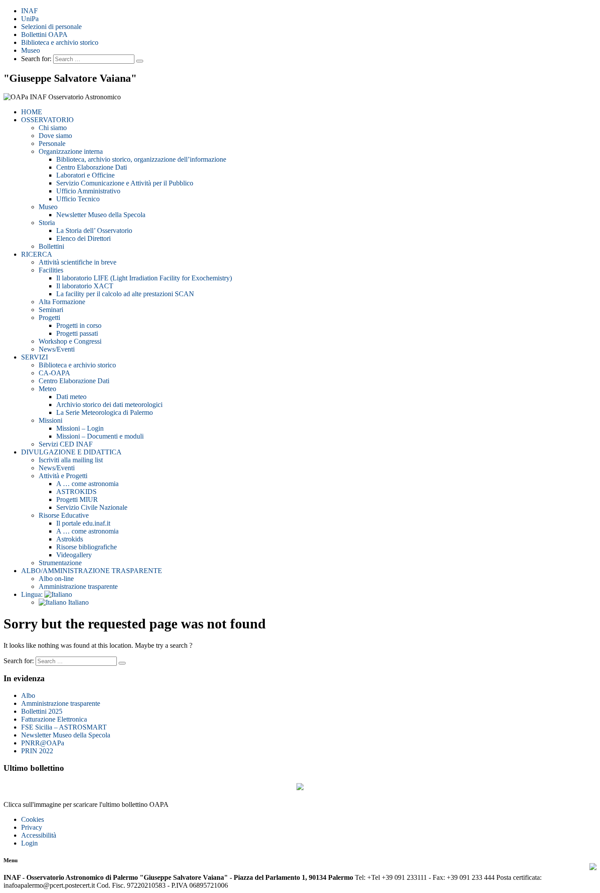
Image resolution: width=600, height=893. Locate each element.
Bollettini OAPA (44, 34)
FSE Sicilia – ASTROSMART (64, 727)
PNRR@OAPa (42, 743)
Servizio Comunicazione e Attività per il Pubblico (124, 183)
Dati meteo (71, 396)
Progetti (49, 317)
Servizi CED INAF (66, 444)
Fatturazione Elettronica (54, 719)
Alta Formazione (62, 301)
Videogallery (74, 555)
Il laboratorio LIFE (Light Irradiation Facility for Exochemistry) (144, 278)
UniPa (30, 18)
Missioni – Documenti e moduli (100, 436)
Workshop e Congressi (70, 341)
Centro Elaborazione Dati (91, 167)
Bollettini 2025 (41, 711)
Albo (28, 695)
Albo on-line (56, 578)
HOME (31, 112)
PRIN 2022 (37, 751)
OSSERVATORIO (47, 119)
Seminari (51, 309)
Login (29, 843)
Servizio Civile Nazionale (91, 507)
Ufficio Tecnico (78, 199)
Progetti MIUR (77, 499)
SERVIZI (34, 357)
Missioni (50, 420)
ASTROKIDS (76, 491)
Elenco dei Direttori (83, 238)
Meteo (47, 388)
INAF (29, 11)
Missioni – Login (80, 428)
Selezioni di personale (51, 26)
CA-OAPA (54, 373)
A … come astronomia (87, 483)
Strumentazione (60, 562)
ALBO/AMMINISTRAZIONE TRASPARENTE (91, 570)
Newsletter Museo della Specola (100, 214)
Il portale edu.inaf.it (83, 523)
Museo (30, 50)
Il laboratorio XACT (84, 286)
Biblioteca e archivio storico (59, 42)
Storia (47, 222)
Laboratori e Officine (85, 175)
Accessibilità (38, 835)
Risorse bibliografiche (86, 547)
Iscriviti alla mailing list (71, 460)
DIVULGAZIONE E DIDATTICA (71, 452)
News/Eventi (57, 349)
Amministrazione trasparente (78, 586)
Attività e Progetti (63, 475)
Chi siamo (53, 127)
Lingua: (32, 594)
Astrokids (69, 539)
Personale (52, 143)
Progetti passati (77, 333)
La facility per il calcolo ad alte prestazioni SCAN (125, 294)
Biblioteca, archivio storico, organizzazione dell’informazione (141, 159)
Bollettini (51, 246)
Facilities (51, 270)
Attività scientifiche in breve (77, 262)
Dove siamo (55, 135)
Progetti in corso (78, 325)
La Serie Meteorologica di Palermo (104, 412)
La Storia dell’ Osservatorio (94, 230)
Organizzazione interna (71, 151)
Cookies (32, 819)
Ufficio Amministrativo (88, 191)
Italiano (77, 602)
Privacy (31, 827)
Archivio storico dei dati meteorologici (109, 404)
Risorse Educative (64, 515)
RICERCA (36, 254)
